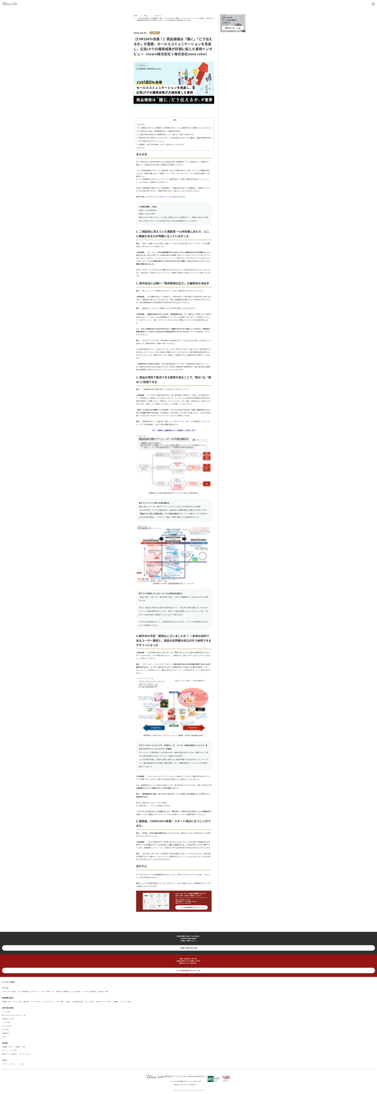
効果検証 (115, 1001)
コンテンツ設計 (89, 1001)
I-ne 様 (4, 1037)
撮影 (106, 991)
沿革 (23, 1047)
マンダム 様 (5, 1029)
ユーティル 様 (6, 1011)
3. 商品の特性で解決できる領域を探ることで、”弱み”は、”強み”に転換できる (166, 134)
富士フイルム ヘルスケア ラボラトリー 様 (13, 1015)
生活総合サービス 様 (7, 1019)
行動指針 (17, 1047)
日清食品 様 (5, 1033)
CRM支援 (100, 991)
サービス (5, 988)
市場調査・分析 (6, 1001)
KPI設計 (68, 1001)
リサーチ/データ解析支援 (89, 991)
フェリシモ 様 (6, 1022)
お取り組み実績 (7, 1008)
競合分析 (26, 1001)
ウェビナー (22, 1064)
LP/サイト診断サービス (47, 991)
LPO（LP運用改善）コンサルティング (28, 991)
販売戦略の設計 (7, 998)
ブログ (4, 1060)
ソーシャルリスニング (48, 1001)
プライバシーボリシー (25, 1054)
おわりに (141, 148)
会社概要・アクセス (7, 1047)
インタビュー (154, 33)
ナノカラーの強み (8, 982)
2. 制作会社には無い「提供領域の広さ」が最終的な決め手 (159, 131)
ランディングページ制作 (8, 991)
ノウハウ (4, 1064)
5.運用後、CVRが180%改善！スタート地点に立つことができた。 (162, 144)
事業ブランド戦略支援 (62, 991)
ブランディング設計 (125, 1001)
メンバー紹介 (13, 1050)
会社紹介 (5, 1043)
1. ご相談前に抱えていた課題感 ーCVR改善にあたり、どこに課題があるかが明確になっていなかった (174, 128)
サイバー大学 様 (6, 1026)
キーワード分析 (35, 1001)
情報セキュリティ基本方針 (9, 1054)
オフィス (4, 1050)
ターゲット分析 (17, 1001)
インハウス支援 (75, 991)
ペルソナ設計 (60, 1001)
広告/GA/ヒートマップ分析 (103, 1001)
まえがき (141, 124)
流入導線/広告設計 (78, 1001)
